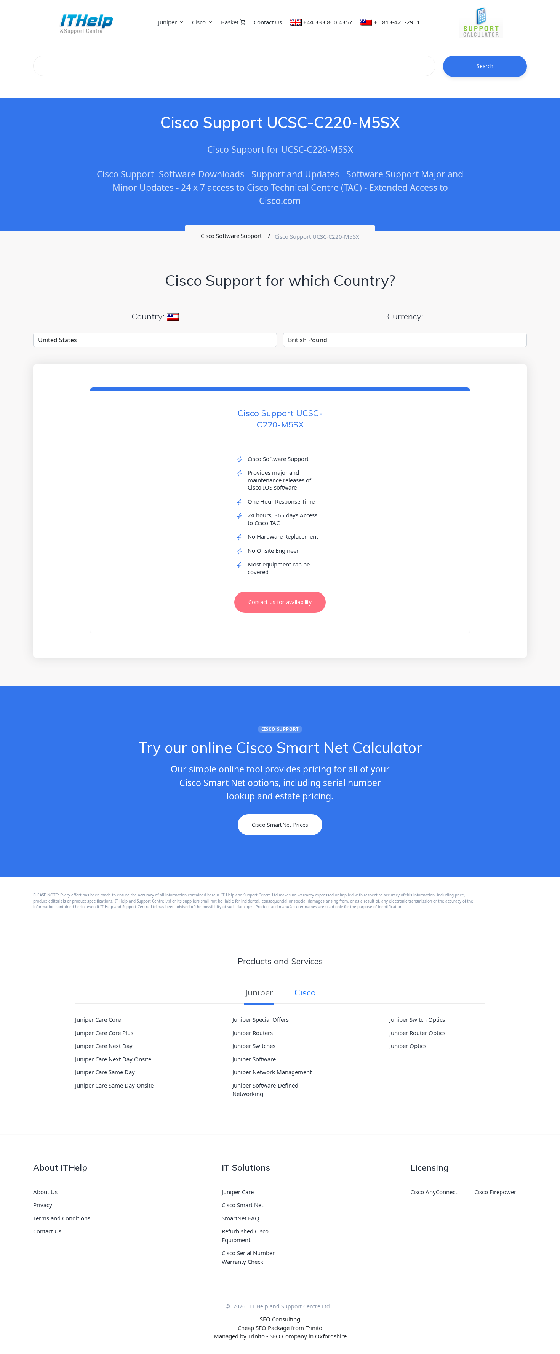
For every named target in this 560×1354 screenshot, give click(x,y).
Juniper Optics (407, 1045)
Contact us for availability (280, 602)
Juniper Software (254, 1059)
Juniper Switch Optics (417, 1019)
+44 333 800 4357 (327, 22)
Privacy (42, 1205)
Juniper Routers (252, 1033)
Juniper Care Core (98, 1019)
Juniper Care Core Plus (104, 1033)
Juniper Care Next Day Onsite (113, 1059)
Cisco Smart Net (242, 1205)
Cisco (199, 22)
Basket (230, 22)
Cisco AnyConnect (433, 1192)
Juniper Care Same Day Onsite (114, 1085)
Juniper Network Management (272, 1072)
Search (485, 66)
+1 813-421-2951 (397, 22)
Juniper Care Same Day (105, 1072)
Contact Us (268, 22)
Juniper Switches (253, 1045)
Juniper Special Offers (260, 1019)
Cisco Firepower (495, 1192)
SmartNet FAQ (240, 1218)
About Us (45, 1192)
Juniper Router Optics (417, 1033)
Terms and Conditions (61, 1218)
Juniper (167, 22)
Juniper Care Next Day (104, 1045)
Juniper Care (238, 1192)
